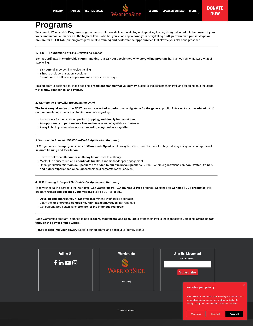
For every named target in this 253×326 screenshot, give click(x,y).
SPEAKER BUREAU (173, 10)
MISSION (58, 10)
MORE (192, 10)
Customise (196, 314)
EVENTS (153, 10)
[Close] (244, 285)
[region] (215, 301)
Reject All (215, 314)
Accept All (234, 314)
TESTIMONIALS (94, 10)
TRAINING (74, 10)
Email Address (187, 259)
